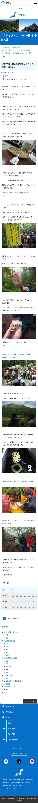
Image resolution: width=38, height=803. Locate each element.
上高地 (8, 646)
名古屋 (8, 684)
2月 (17, 596)
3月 (21, 596)
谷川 (7, 661)
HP (25, 567)
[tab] (4, 618)
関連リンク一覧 (18, 753)
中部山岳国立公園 (9, 641)
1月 (13, 596)
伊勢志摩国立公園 (9, 686)
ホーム (8, 717)
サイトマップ (17, 748)
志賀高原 (8, 666)
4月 (25, 596)
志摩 (7, 689)
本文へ (18, 8)
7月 (37, 596)
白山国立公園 (8, 675)
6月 (33, 596)
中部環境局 (16, 47)
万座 (7, 664)
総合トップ (10, 706)
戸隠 (7, 635)
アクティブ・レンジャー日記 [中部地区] (17, 50)
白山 (7, 678)
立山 (7, 652)
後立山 (8, 655)
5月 (29, 596)
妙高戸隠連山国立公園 (11, 632)
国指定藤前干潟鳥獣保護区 (12, 681)
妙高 (7, 638)
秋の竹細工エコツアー (19, 87)
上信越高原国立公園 (10, 658)
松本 (7, 643)
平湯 (7, 649)
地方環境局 (5, 47)
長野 (5, 692)
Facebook (30, 567)
